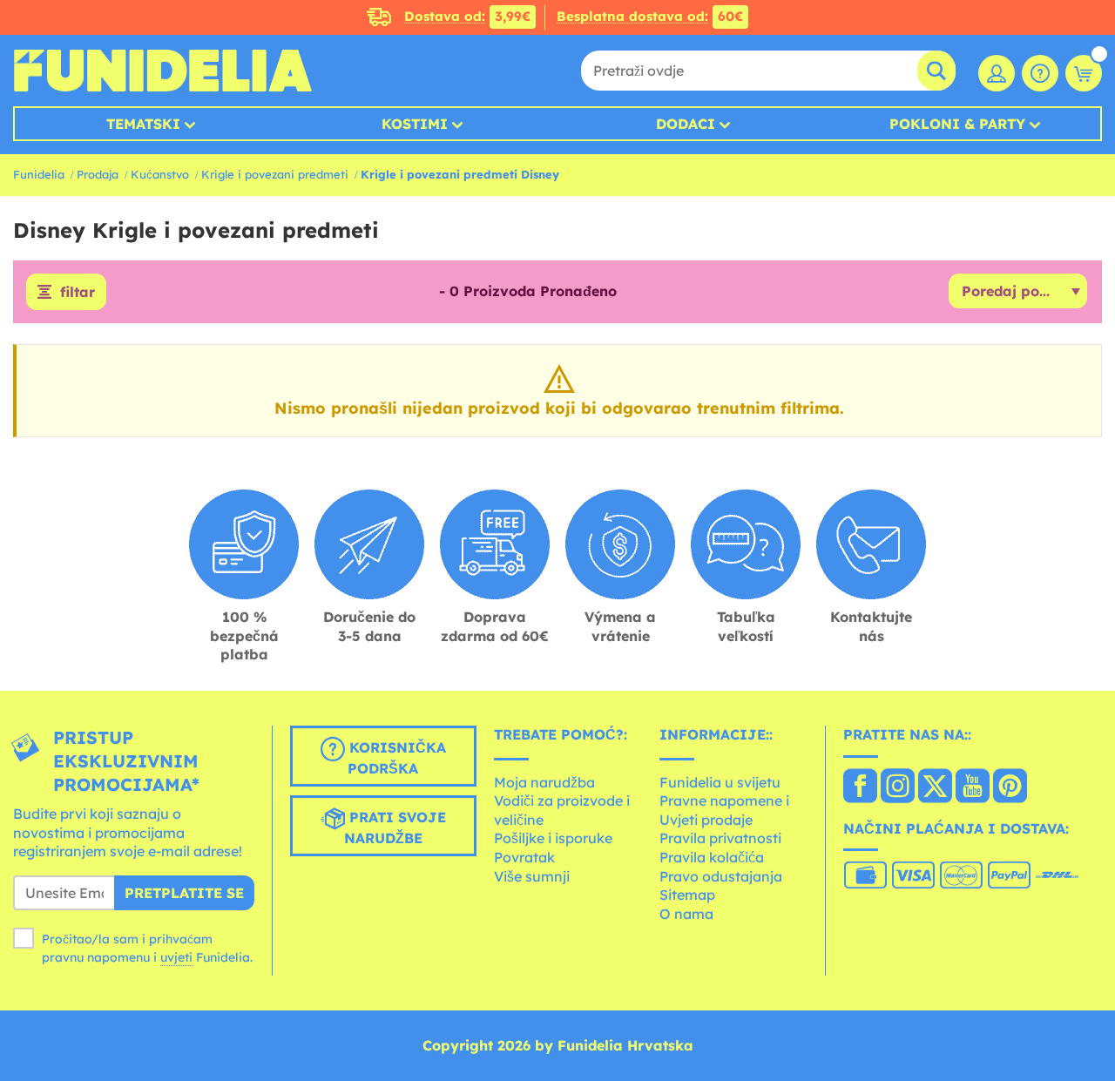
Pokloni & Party (957, 124)
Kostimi (415, 124)
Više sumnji (532, 876)
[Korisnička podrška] (1040, 73)
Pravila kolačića (711, 857)
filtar (77, 292)
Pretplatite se (184, 893)
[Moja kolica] (1083, 73)
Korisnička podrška (395, 758)
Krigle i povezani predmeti (274, 174)
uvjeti (176, 957)
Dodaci (685, 124)
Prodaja (97, 174)
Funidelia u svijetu (719, 782)
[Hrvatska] (860, 787)
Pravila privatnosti (720, 838)
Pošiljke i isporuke (553, 838)
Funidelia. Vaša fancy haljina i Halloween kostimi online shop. (162, 70)
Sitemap (687, 894)
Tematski (143, 124)
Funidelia (38, 174)
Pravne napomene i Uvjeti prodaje (724, 810)
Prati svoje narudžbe (395, 827)
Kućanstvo (160, 174)
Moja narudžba (544, 782)
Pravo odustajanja (720, 876)
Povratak (524, 857)
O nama (686, 913)
